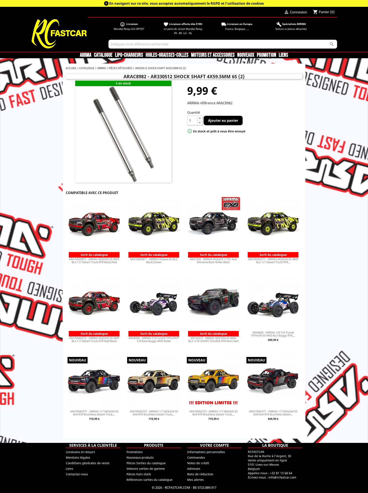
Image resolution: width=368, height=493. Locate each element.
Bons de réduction (200, 474)
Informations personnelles (206, 452)
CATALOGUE (103, 55)
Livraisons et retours (80, 452)
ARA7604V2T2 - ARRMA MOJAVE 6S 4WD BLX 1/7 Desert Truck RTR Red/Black (94, 339)
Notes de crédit (198, 463)
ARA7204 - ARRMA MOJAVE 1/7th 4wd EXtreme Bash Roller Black (213, 261)
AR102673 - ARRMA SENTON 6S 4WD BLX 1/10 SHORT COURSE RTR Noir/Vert (213, 339)
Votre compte (214, 445)
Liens (283, 55)
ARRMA (85, 55)
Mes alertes (195, 480)
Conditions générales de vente (87, 463)
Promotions (134, 452)
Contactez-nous (77, 474)
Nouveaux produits (140, 457)
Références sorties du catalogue (149, 480)
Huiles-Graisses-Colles (167, 55)
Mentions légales (78, 457)
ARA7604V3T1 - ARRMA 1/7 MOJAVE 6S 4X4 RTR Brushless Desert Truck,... (94, 413)
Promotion (266, 55)
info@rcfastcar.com (282, 477)
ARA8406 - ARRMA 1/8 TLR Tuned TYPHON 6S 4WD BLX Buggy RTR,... (273, 334)
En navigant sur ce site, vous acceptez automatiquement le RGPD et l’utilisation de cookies (186, 3)
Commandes (196, 457)
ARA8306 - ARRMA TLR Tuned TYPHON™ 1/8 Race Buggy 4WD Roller (154, 339)
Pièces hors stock (138, 474)
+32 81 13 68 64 (281, 473)
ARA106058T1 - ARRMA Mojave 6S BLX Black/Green (154, 261)
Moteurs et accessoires (213, 55)
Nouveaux (245, 55)
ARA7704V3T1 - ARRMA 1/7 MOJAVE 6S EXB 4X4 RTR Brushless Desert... (273, 413)
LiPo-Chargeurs (129, 55)
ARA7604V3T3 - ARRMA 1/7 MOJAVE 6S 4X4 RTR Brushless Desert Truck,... (213, 413)
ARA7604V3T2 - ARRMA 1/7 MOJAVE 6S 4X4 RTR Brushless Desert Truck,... (154, 413)
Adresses (193, 469)
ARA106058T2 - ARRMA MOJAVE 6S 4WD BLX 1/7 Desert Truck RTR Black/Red (94, 261)
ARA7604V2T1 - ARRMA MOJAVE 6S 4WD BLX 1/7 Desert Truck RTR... (273, 261)
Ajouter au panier (223, 120)
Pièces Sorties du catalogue (146, 463)
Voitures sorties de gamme (145, 469)
